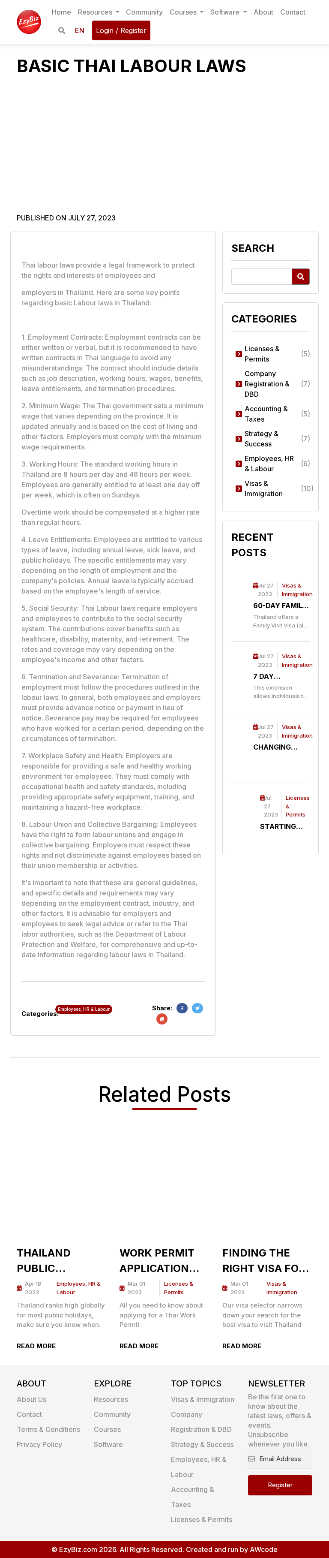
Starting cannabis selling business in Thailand (281, 827)
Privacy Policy (39, 1444)
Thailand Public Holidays (44, 1261)
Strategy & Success (202, 1444)
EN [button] (79, 30)
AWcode (264, 1549)
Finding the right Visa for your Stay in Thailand (263, 1261)
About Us (31, 1399)
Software (225, 12)
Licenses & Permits (201, 1519)
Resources (96, 12)
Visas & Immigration (202, 1399)
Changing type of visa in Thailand (277, 747)
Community (144, 12)
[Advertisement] (164, 148)
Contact (292, 12)
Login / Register (121, 30)
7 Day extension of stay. (279, 676)
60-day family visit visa (280, 606)
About (263, 12)
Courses (184, 12)
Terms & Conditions (48, 1429)
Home (61, 12)
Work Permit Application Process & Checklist (157, 1261)
